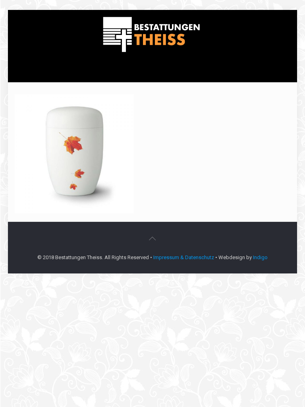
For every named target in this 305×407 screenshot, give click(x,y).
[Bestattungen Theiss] (152, 35)
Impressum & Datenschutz (183, 257)
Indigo (260, 257)
